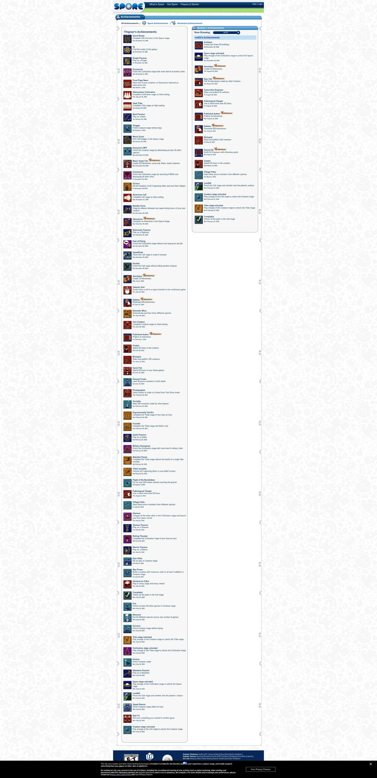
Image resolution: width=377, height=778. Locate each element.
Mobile (239, 754)
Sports (249, 756)
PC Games (209, 754)
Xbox (222, 754)
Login (260, 4)
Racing (199, 756)
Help (254, 4)
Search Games (219, 759)
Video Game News (203, 759)
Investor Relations (233, 759)
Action (225, 756)
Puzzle (214, 756)
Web (217, 754)
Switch (201, 754)
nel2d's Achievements (207, 37)
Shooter (207, 756)
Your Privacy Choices (261, 769)
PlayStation (230, 754)
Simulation (241, 756)
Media (192, 759)
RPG (220, 756)
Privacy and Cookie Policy (120, 775)
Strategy (232, 756)
